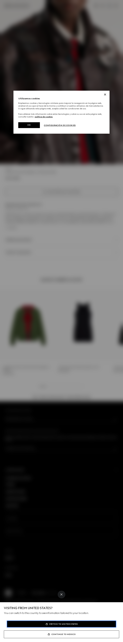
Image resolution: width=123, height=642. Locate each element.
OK (29, 125)
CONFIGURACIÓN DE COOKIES (60, 125)
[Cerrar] (105, 94)
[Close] (61, 594)
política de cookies (44, 117)
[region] (61, 112)
